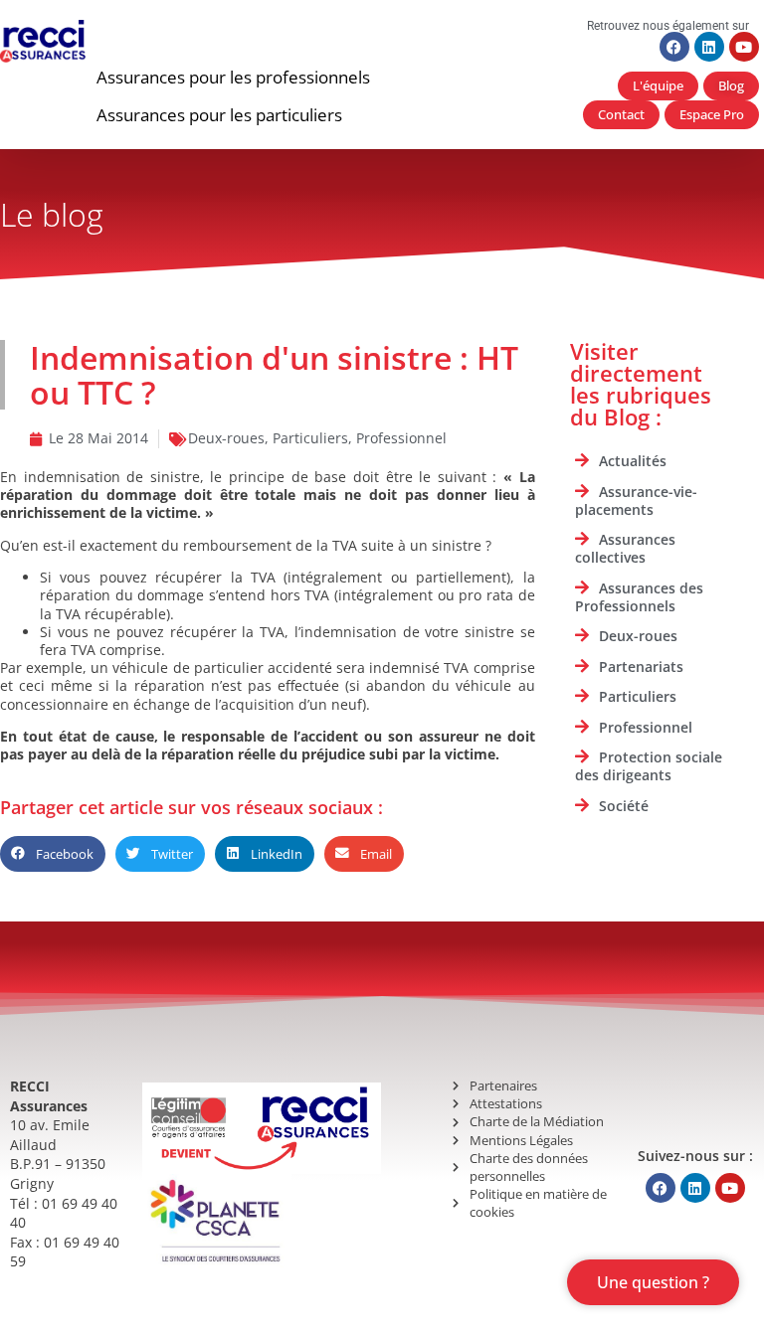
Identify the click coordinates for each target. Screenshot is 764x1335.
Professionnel (401, 437)
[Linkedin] (709, 47)
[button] (233, 77)
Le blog (51, 214)
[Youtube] (744, 47)
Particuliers (310, 437)
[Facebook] (674, 47)
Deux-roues (226, 437)
